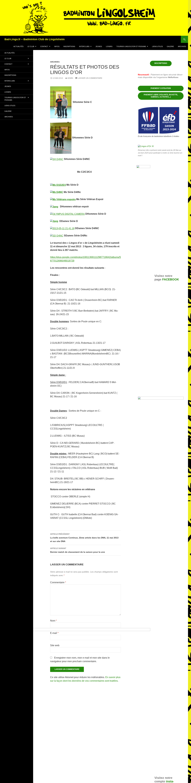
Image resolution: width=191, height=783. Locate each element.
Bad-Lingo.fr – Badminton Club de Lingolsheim (34, 39)
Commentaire (58, 582)
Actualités (18, 46)
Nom (53, 620)
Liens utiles (157, 46)
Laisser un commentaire (90, 78)
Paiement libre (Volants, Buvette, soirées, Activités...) (161, 96)
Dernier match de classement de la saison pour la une (77, 550)
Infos (56, 46)
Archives (182, 46)
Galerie (170, 46)
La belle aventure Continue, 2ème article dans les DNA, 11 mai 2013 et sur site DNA (84, 537)
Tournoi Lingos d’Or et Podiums (131, 46)
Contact (44, 46)
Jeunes (99, 46)
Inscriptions (69, 46)
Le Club (30, 46)
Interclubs (84, 46)
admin (70, 78)
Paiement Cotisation (161, 88)
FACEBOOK (170, 279)
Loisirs (109, 46)
